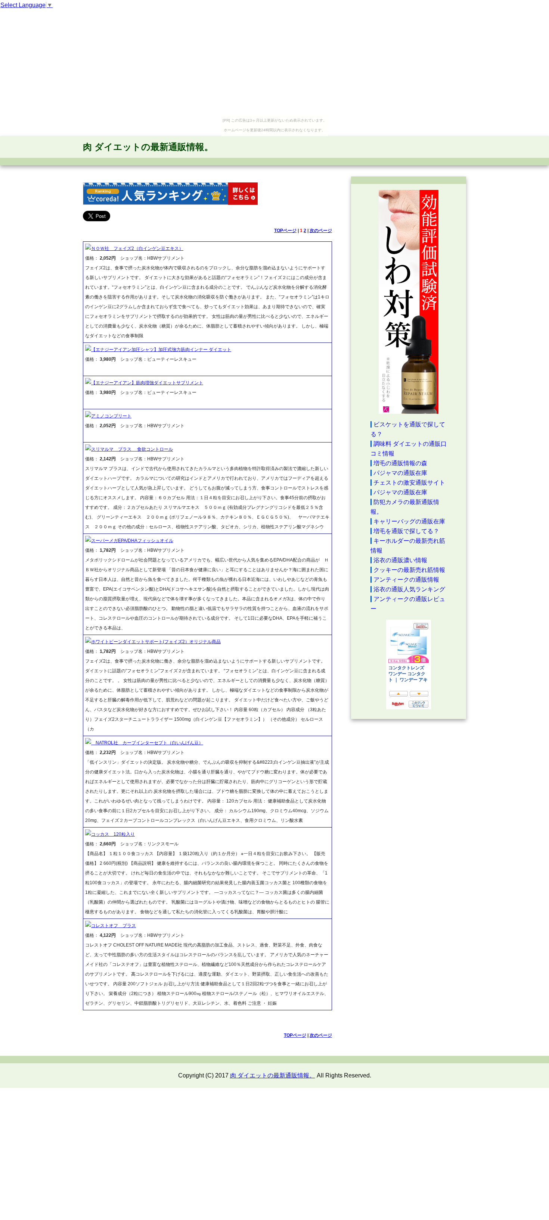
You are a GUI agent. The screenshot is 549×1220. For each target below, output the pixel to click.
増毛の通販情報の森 (400, 463)
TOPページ (285, 230)
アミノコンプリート (111, 416)
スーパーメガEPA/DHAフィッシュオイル (132, 540)
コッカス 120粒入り (113, 834)
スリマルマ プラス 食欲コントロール (132, 449)
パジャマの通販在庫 (400, 473)
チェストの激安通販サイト (409, 482)
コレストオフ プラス (113, 925)
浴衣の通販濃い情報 (400, 560)
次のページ (321, 230)
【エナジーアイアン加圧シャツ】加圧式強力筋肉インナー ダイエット (161, 349)
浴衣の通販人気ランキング (409, 589)
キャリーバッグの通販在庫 (409, 521)
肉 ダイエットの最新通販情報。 (148, 147)
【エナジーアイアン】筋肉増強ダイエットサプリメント (147, 382)
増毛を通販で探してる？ (406, 531)
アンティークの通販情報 (406, 579)
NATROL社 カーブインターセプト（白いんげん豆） (147, 742)
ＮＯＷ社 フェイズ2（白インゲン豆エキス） (137, 248)
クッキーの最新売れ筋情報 (409, 570)
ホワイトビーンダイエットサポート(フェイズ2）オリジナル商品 (156, 641)
